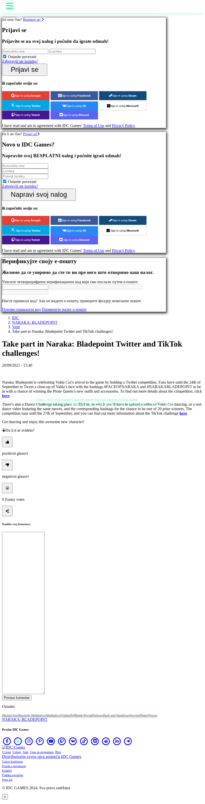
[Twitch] (62, 741)
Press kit (7, 779)
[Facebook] (7, 741)
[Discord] (95, 741)
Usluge (16, 752)
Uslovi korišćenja (12, 761)
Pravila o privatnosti (14, 766)
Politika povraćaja (12, 775)
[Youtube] (51, 741)
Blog (58, 752)
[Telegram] (128, 741)
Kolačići (7, 770)
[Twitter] (18, 741)
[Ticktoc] (84, 741)
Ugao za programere (42, 752)
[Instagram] (29, 741)
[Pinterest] (40, 741)
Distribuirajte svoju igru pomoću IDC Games (41, 756)
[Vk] (73, 741)
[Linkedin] (117, 741)
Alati (25, 752)
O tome (6, 752)
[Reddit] (106, 741)
